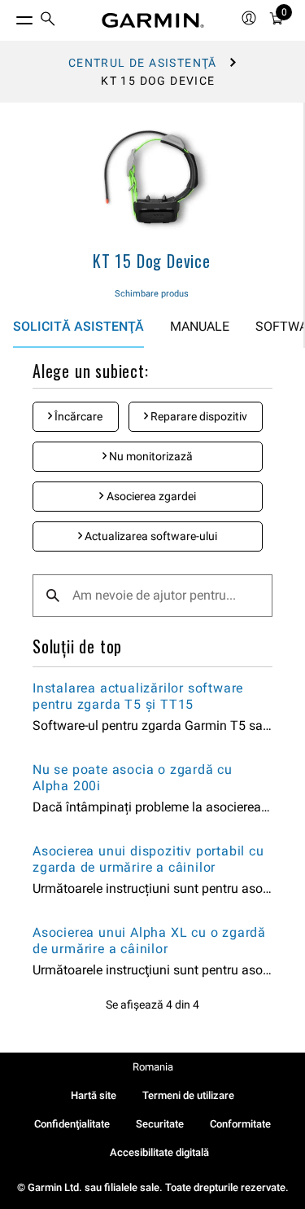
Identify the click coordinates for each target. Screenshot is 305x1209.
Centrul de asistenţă (142, 62)
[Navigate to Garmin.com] (153, 20)
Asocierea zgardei (150, 496)
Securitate (160, 1124)
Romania (153, 1067)
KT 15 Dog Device (152, 260)
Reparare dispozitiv (197, 416)
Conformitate (240, 1124)
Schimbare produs (152, 293)
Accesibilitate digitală (159, 1152)
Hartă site (93, 1095)
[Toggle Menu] (10, 16)
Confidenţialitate (72, 1124)
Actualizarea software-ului (149, 536)
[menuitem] (48, 21)
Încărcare (77, 416)
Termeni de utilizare (188, 1095)
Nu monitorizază (150, 456)
